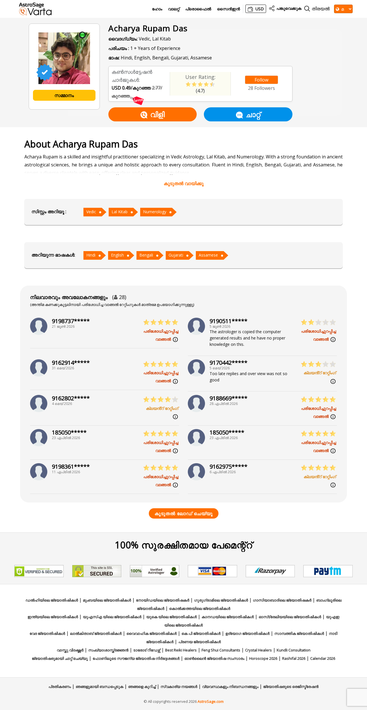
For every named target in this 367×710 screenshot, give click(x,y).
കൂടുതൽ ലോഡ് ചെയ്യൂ (184, 513)
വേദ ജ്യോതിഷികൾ (47, 633)
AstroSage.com (211, 701)
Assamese (208, 255)
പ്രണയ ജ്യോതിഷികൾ (199, 641)
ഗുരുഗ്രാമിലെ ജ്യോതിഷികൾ (221, 600)
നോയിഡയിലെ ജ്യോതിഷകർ (162, 600)
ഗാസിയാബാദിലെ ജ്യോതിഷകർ (282, 600)
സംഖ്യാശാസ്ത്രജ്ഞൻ (108, 650)
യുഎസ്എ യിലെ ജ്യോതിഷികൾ (112, 616)
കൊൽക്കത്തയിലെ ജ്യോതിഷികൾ (199, 608)
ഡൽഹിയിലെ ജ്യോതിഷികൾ (52, 600)
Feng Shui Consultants (221, 650)
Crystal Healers (258, 650)
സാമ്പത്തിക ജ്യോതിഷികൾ (299, 633)
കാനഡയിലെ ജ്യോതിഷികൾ (228, 616)
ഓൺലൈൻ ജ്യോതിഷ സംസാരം (214, 658)
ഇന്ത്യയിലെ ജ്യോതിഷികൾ (53, 616)
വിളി (157, 114)
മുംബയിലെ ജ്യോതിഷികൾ (107, 600)
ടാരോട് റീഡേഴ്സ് (146, 650)
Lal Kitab (120, 211)
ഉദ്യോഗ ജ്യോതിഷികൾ (247, 633)
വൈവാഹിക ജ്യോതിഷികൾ (151, 633)
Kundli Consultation (294, 650)
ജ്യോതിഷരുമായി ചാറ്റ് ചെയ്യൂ (60, 658)
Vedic (91, 211)
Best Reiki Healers (181, 650)
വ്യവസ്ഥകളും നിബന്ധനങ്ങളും (230, 686)
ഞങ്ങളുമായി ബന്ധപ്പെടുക (99, 686)
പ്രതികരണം (59, 686)
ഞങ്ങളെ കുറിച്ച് (142, 686)
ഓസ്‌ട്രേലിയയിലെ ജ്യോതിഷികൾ (290, 616)
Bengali (146, 255)
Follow (261, 80)
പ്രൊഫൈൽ (198, 9)
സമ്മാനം (64, 95)
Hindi (90, 255)
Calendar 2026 (322, 658)
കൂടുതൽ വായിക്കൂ (184, 183)
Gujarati (176, 255)
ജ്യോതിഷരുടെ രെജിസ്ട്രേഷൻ (291, 686)
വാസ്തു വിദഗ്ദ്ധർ (70, 650)
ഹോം (157, 9)
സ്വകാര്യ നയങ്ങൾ (179, 686)
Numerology (154, 211)
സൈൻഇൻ (228, 9)
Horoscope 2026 (263, 658)
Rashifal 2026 (293, 658)
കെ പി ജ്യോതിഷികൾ (200, 633)
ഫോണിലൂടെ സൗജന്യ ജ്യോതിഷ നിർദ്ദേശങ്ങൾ (136, 658)
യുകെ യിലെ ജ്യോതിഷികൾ (171, 616)
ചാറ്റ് (253, 114)
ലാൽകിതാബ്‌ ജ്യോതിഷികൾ (96, 633)
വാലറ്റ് (173, 9)
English (117, 255)
